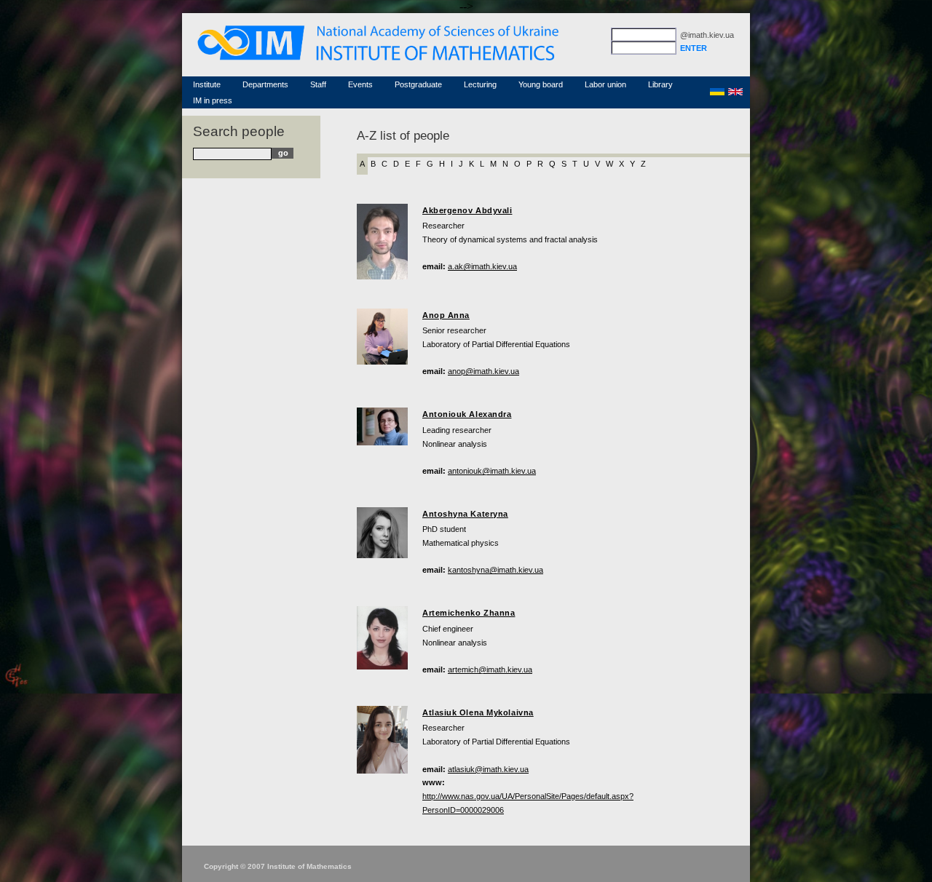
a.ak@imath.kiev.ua (482, 266)
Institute (207, 84)
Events (360, 84)
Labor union (605, 84)
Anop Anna (446, 315)
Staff (318, 84)
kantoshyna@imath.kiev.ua (495, 569)
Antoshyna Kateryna (465, 513)
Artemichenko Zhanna (468, 612)
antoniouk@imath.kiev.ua (492, 470)
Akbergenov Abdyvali (467, 210)
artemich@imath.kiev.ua (490, 669)
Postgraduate (418, 84)
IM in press (212, 100)
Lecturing (480, 84)
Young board (540, 84)
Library (660, 84)
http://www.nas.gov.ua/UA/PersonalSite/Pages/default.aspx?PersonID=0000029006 (527, 803)
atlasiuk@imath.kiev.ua (488, 769)
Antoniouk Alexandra (466, 414)
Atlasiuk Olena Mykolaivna (478, 712)
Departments (265, 84)
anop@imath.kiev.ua (483, 371)
